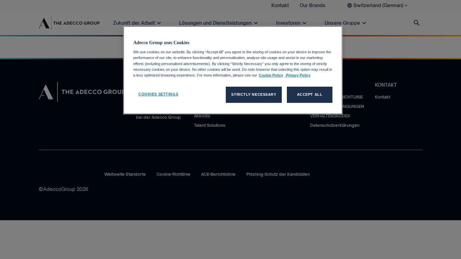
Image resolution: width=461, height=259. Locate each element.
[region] (233, 70)
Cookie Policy (271, 75)
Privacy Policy (297, 75)
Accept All (310, 94)
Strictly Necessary (253, 94)
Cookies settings (158, 94)
